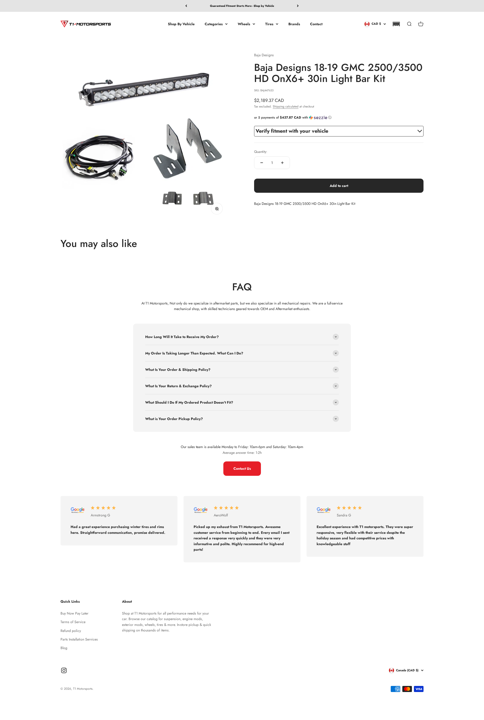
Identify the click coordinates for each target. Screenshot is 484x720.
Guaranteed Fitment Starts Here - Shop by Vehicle (242, 6)
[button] (396, 23)
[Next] (298, 6)
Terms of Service (72, 621)
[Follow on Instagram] (63, 670)
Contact (316, 23)
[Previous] (186, 6)
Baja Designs (264, 55)
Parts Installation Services (79, 639)
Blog (63, 647)
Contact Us (242, 468)
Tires (269, 23)
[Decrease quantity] (261, 163)
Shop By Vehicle (181, 23)
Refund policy (70, 630)
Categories (214, 23)
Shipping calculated (285, 106)
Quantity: (260, 151)
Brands (294, 23)
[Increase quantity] (282, 163)
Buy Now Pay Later (74, 613)
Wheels (244, 23)
